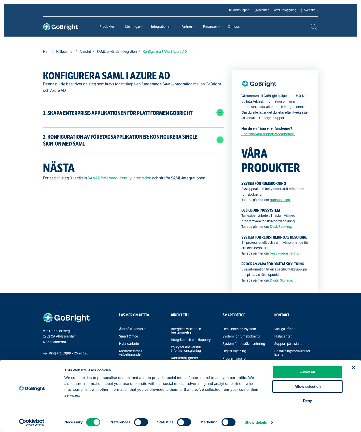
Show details (256, 422)
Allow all (307, 372)
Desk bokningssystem (239, 329)
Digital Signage (281, 280)
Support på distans (288, 344)
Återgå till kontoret (132, 329)
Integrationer (161, 27)
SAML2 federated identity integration (119, 178)
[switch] (141, 422)
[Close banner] (353, 367)
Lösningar (132, 27)
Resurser (210, 27)
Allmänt (85, 52)
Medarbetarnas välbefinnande (130, 353)
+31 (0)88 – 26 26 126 (72, 353)
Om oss (234, 27)
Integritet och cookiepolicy (191, 340)
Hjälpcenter (65, 52)
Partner (186, 27)
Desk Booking (280, 227)
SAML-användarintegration (117, 52)
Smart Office (128, 336)
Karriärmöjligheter (184, 358)
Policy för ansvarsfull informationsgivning (186, 349)
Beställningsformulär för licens (292, 353)
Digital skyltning (234, 351)
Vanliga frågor (284, 329)
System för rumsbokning (241, 336)
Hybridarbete (129, 344)
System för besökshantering (243, 344)
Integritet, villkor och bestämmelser (186, 330)
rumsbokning (280, 200)
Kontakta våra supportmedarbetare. (268, 134)
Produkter (106, 27)
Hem (46, 52)
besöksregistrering (284, 253)
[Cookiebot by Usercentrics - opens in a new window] (31, 422)
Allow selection (307, 386)
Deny (307, 401)
